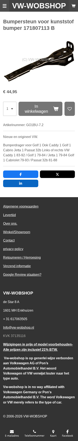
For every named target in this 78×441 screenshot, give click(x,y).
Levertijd (9, 215)
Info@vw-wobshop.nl (18, 327)
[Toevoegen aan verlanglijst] (69, 109)
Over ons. (10, 223)
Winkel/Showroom (16, 232)
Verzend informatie (17, 266)
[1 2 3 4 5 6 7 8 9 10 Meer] (9, 109)
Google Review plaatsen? (22, 274)
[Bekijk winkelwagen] (73, 6)
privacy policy (13, 249)
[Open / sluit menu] (4, 6)
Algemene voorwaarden (20, 206)
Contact (9, 240)
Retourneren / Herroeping (22, 257)
